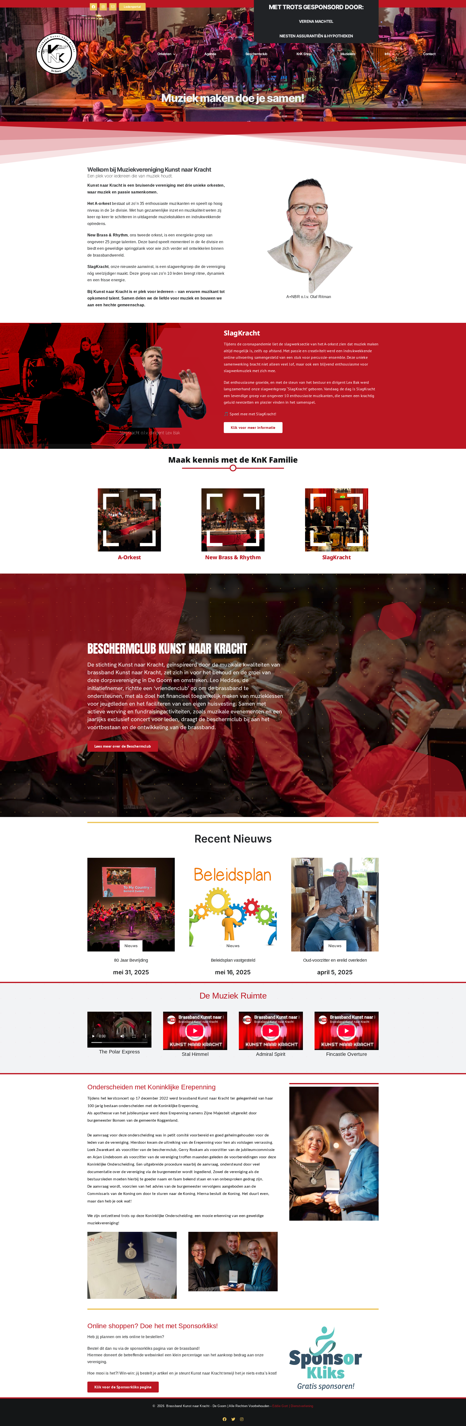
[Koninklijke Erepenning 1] (233, 1234)
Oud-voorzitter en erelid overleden (335, 960)
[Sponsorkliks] (325, 1328)
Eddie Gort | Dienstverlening (292, 1406)
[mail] (112, 6)
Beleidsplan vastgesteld (233, 960)
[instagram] (103, 6)
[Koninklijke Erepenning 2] (132, 1234)
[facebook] (93, 6)
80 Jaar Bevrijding (131, 960)
